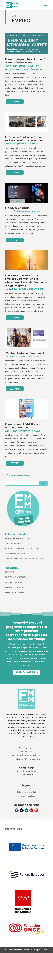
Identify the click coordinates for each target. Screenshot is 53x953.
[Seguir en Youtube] (31, 810)
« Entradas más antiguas (17, 475)
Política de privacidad (26, 792)
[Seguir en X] (22, 810)
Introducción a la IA (17, 208)
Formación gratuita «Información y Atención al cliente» (26, 60)
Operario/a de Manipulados (17, 538)
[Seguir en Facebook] (17, 810)
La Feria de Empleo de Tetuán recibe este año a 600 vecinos (24, 138)
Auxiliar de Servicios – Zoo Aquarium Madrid (24, 558)
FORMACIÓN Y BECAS (31, 69)
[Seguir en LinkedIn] (26, 810)
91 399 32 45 (26, 751)
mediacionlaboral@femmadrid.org (27, 755)
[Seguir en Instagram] (36, 810)
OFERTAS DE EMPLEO (14, 592)
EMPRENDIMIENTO (13, 582)
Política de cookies (26, 796)
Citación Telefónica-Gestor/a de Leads (22, 548)
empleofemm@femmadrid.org (26, 759)
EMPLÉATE (24, 66)
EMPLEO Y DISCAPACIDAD (30, 143)
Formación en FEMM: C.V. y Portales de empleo (21, 425)
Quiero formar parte (26, 671)
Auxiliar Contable (12, 543)
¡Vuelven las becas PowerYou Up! (26, 353)
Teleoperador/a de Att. (15, 553)
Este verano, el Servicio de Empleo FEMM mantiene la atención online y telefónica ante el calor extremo (26, 280)
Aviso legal (26, 788)
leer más (14, 102)
